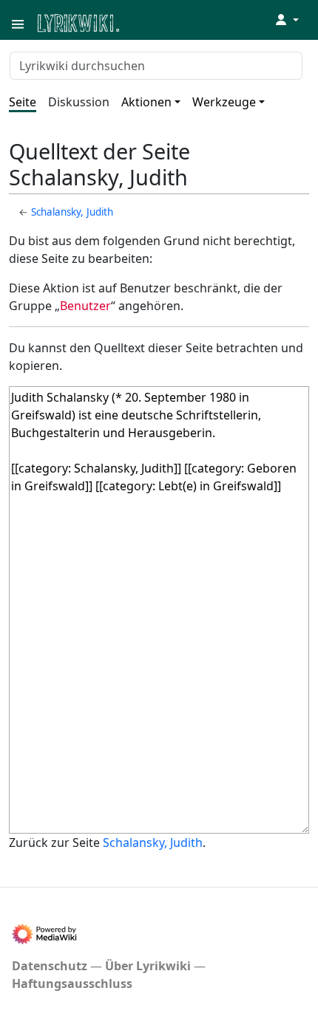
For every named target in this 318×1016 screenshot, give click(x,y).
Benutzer (85, 306)
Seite (22, 102)
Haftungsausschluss (72, 983)
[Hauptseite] (150, 21)
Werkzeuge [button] (224, 102)
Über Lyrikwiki (148, 966)
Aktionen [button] (146, 102)
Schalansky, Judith (72, 212)
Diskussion (78, 102)
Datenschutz (49, 966)
